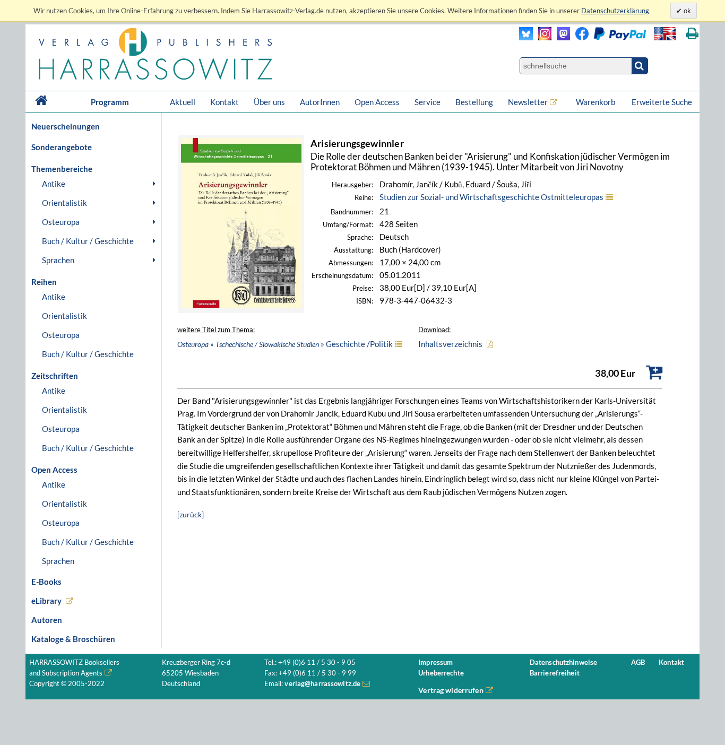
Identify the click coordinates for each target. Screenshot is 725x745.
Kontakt (224, 102)
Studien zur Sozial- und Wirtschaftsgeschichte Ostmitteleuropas (491, 197)
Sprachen (58, 260)
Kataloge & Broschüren (73, 639)
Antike (53, 183)
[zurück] (190, 514)
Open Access (377, 102)
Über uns (269, 102)
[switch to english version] (665, 33)
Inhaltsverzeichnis (450, 344)
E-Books (46, 581)
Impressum (435, 662)
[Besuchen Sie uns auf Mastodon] (560, 37)
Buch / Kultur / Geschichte (88, 241)
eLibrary (46, 600)
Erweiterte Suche (662, 102)
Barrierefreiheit (555, 673)
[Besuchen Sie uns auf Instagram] (542, 37)
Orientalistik (64, 202)
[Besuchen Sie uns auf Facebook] (579, 37)
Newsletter (528, 102)
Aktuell (182, 102)
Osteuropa (61, 222)
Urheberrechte (441, 673)
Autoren (46, 620)
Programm (110, 102)
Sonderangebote (61, 147)
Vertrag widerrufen (451, 690)
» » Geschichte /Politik (285, 344)
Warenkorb (596, 102)
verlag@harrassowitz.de (322, 684)
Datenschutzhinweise (563, 662)
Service (428, 102)
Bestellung (474, 102)
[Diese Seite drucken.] (692, 33)
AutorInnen (320, 102)
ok (686, 10)
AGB (638, 662)
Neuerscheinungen (65, 126)
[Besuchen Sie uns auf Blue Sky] (526, 37)
